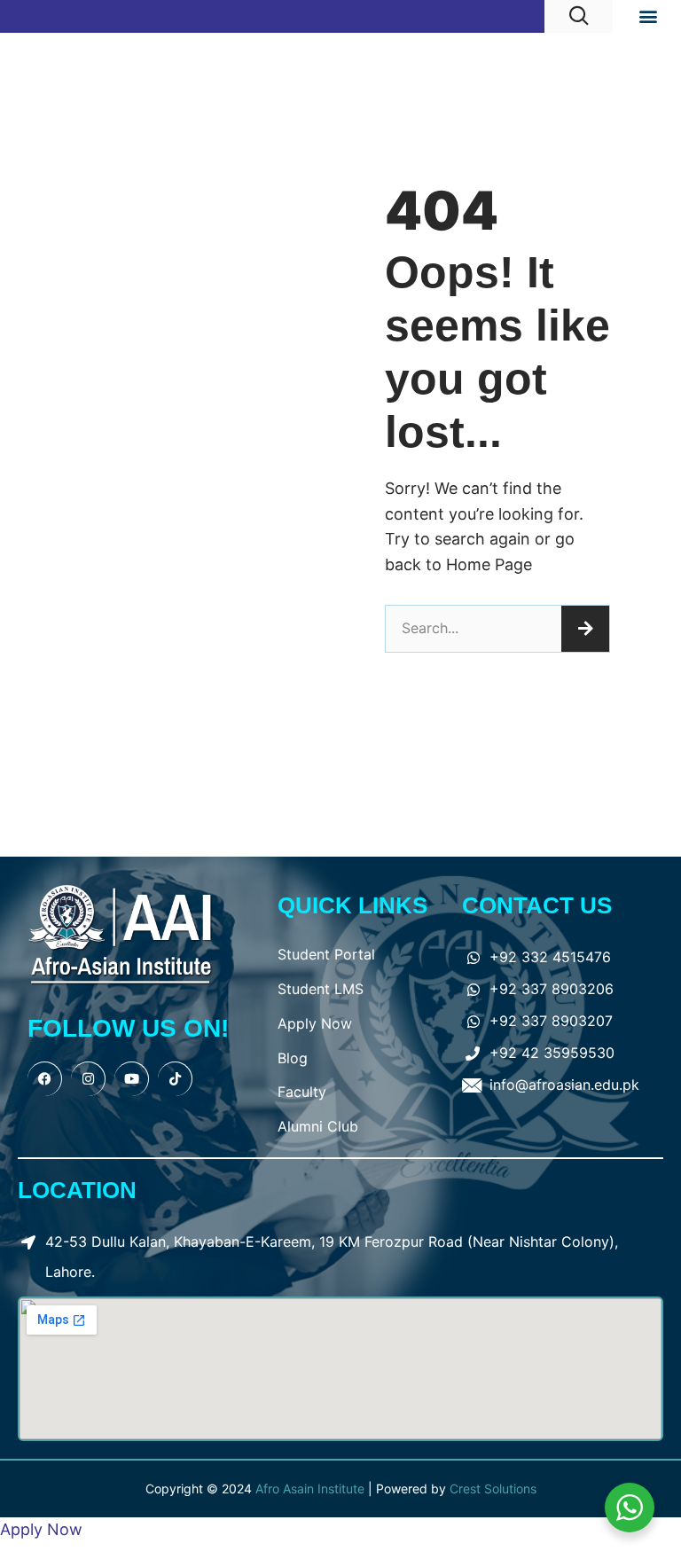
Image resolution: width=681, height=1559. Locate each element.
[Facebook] (44, 1079)
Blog (293, 1058)
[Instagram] (88, 1079)
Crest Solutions (493, 1488)
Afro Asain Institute (311, 1488)
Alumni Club (318, 1126)
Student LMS (321, 989)
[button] (648, 16)
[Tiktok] (175, 1079)
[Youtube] (131, 1079)
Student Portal (326, 954)
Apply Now (315, 1023)
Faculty (302, 1092)
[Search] (585, 629)
